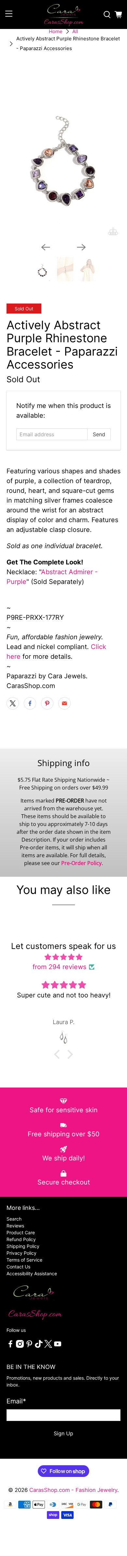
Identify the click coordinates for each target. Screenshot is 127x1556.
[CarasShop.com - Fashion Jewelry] (63, 14)
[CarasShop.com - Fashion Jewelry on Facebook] (10, 1346)
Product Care (21, 1232)
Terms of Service (24, 1260)
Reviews (15, 1225)
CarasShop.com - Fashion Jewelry (73, 1490)
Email (16, 1401)
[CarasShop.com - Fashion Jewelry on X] (48, 1346)
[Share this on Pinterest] (47, 703)
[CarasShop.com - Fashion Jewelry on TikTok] (39, 1346)
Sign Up (63, 1433)
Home (56, 31)
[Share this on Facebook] (30, 703)
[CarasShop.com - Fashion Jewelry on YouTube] (58, 1346)
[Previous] (45, 247)
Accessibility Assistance (32, 1273)
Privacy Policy (21, 1253)
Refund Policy (21, 1239)
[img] (64, 957)
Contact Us (18, 1266)
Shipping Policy (23, 1246)
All (75, 31)
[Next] (81, 247)
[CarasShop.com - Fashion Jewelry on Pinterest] (29, 1346)
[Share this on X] (13, 703)
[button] (58, 1054)
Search (14, 1219)
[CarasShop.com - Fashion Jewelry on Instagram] (20, 1346)
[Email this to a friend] (64, 703)
